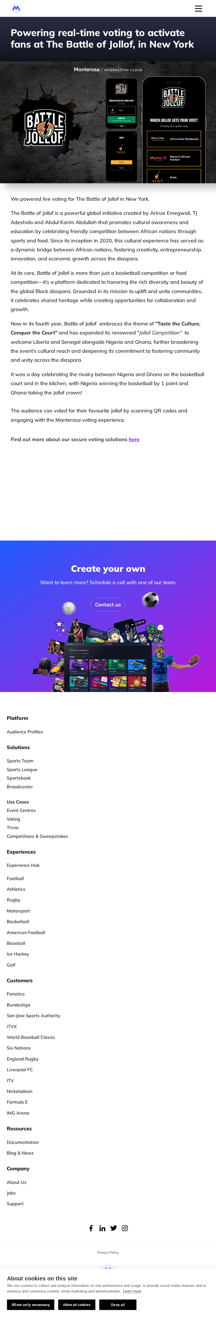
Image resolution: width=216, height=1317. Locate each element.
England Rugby (23, 1059)
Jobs (11, 1193)
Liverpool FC (20, 1069)
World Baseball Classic (31, 1037)
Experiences (21, 852)
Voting (13, 819)
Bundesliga (18, 1005)
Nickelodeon (19, 1091)
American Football (26, 932)
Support (15, 1203)
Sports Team (20, 761)
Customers (20, 980)
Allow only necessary (31, 1305)
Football (15, 878)
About (13, 1182)
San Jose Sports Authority (33, 1015)
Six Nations (19, 1048)
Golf (11, 965)
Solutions (18, 747)
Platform (17, 718)
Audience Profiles (25, 732)
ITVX (12, 1026)
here (134, 439)
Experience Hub (23, 865)
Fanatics (16, 994)
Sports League (22, 769)
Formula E (17, 1102)
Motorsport (18, 911)
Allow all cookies (77, 1305)
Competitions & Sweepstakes (37, 836)
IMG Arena (18, 1113)
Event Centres (21, 810)
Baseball (16, 943)
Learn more (132, 1291)
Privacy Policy (108, 1252)
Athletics (16, 889)
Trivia (13, 827)
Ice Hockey (18, 954)
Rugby (14, 900)
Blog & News (20, 1153)
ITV (10, 1080)
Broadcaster (20, 786)
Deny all (118, 1305)
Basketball (18, 921)
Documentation (23, 1142)
